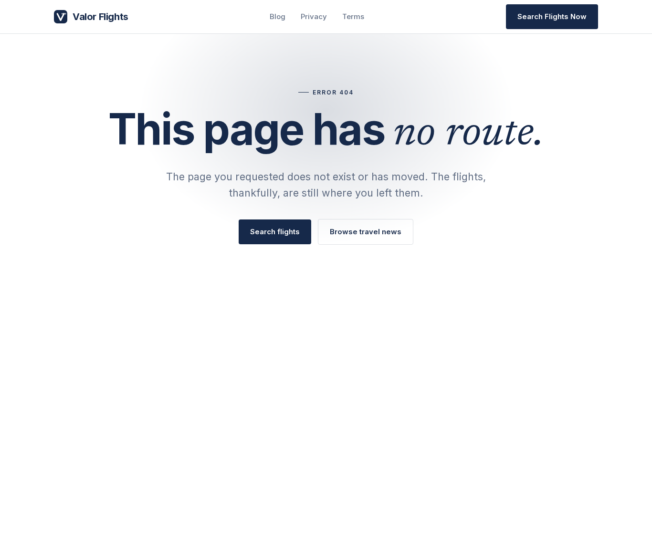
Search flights (275, 231)
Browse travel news (365, 231)
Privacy (314, 16)
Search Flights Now (552, 16)
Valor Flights (100, 16)
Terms (353, 16)
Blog (277, 16)
